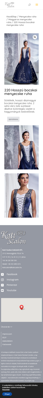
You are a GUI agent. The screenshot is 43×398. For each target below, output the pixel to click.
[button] (22, 307)
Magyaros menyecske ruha (19, 21)
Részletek (6, 390)
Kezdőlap (11, 16)
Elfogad (7, 394)
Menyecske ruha (27, 16)
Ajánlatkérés (13, 119)
